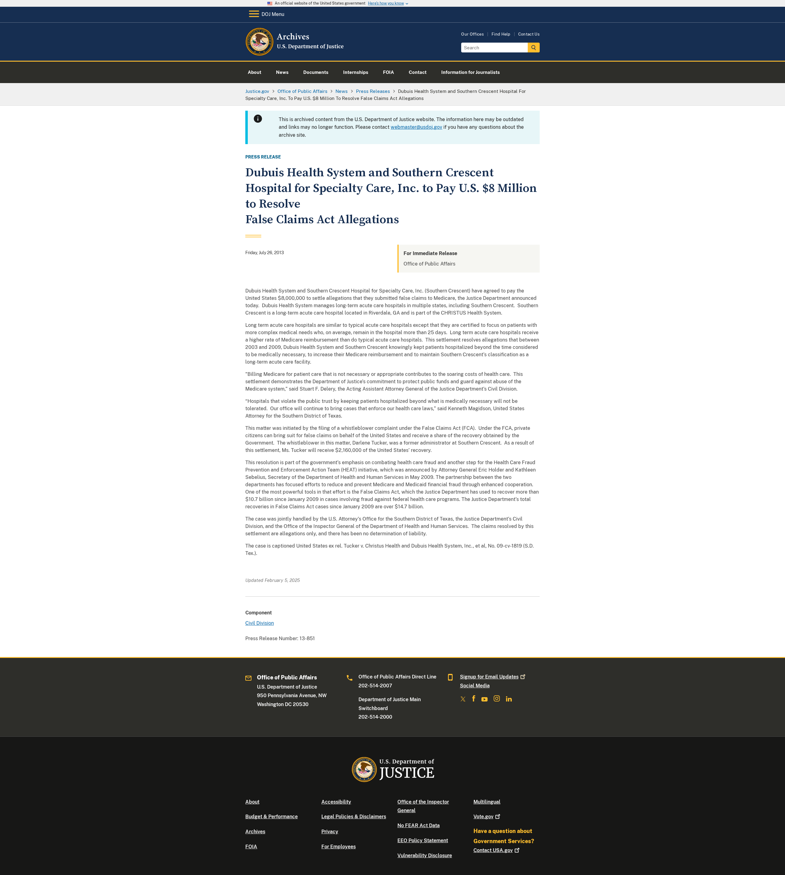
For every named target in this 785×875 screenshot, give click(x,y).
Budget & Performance (271, 817)
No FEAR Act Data (418, 825)
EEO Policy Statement (422, 840)
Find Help (501, 34)
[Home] (295, 53)
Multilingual (486, 802)
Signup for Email (489, 677)
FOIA (251, 847)
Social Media (475, 686)
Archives (255, 832)
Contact (493, 850)
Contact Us (529, 34)
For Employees (338, 847)
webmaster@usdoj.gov (416, 127)
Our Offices (472, 34)
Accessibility (336, 802)
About (252, 802)
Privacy (329, 832)
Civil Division (259, 623)
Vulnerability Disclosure (424, 855)
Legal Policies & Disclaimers (353, 817)
